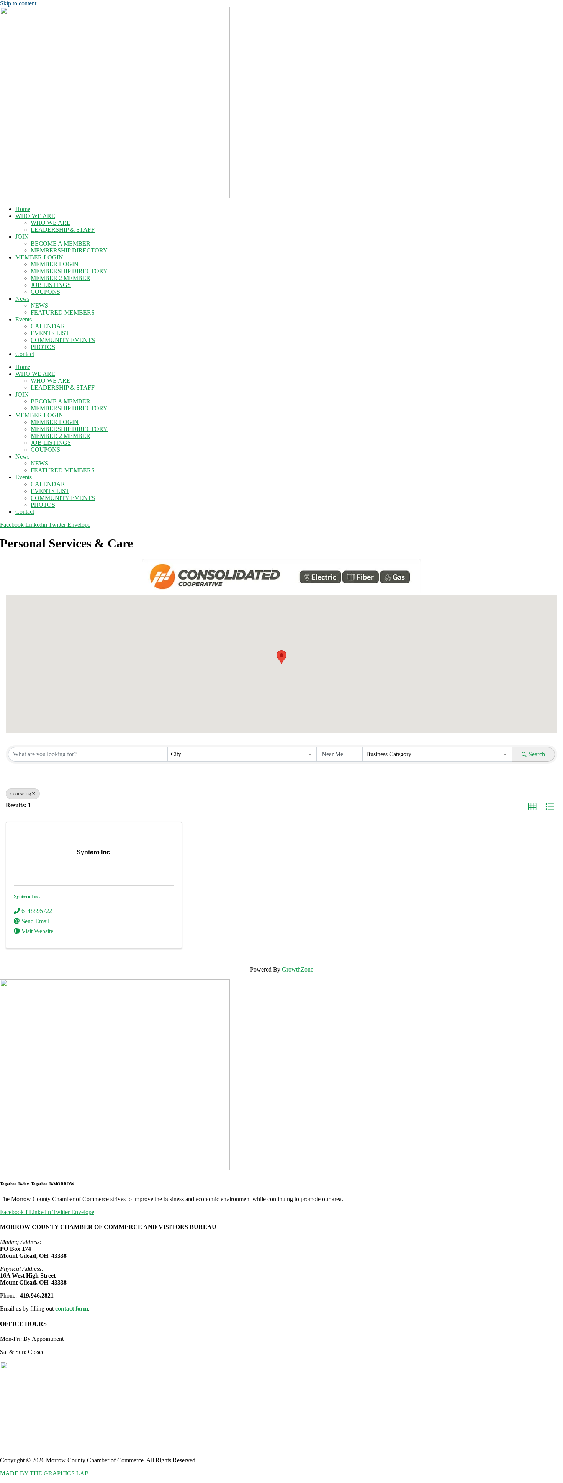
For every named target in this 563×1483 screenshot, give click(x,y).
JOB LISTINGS (51, 285)
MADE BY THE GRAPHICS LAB (44, 1473)
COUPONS (45, 291)
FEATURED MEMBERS (63, 312)
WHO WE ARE (35, 216)
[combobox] (242, 754)
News (22, 298)
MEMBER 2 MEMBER (60, 278)
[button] (281, 657)
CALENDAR (48, 326)
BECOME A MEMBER (60, 243)
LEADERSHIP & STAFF (63, 229)
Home (22, 209)
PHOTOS (43, 347)
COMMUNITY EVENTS (63, 340)
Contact (24, 354)
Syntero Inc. (27, 896)
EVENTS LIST (50, 333)
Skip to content (18, 3)
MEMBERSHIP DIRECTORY (69, 250)
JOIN (22, 236)
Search (537, 754)
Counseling (20, 793)
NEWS (39, 305)
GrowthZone (297, 969)
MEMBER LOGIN (39, 257)
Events (23, 319)
